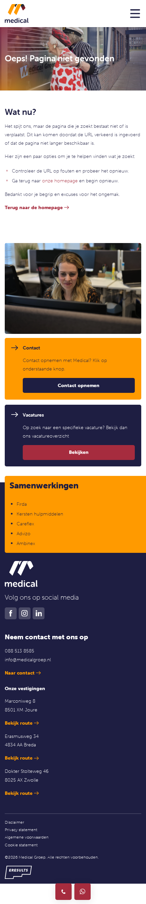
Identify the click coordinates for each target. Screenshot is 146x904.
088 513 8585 (19, 651)
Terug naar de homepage (34, 207)
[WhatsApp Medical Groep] (82, 891)
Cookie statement (21, 844)
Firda (22, 504)
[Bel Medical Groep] (63, 891)
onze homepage (60, 181)
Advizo (24, 533)
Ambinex (26, 543)
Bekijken (79, 452)
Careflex (25, 524)
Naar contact (20, 673)
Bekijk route (19, 723)
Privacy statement (21, 829)
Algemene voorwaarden (27, 837)
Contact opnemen (78, 385)
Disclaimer (14, 822)
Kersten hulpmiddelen (40, 514)
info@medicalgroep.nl (28, 660)
